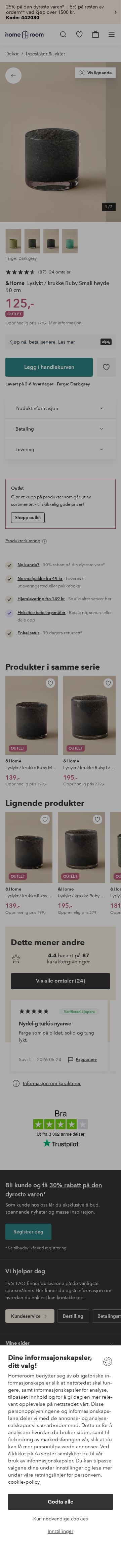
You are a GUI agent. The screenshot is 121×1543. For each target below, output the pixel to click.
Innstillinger (60, 1531)
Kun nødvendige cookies (60, 1519)
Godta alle (60, 1501)
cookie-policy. (24, 1482)
